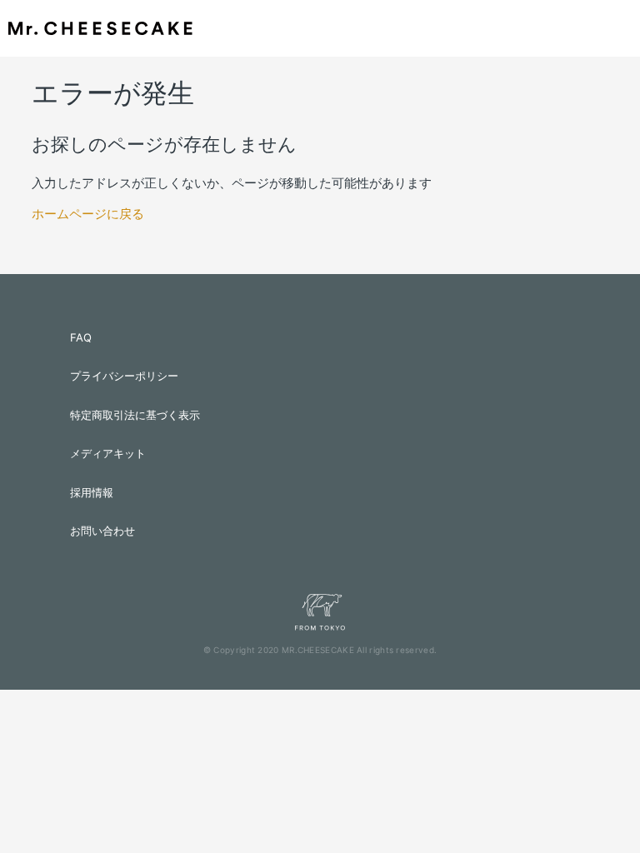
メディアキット (108, 453)
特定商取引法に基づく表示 (135, 415)
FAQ (81, 337)
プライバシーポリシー (124, 375)
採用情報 (91, 492)
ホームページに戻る (88, 214)
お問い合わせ (102, 530)
